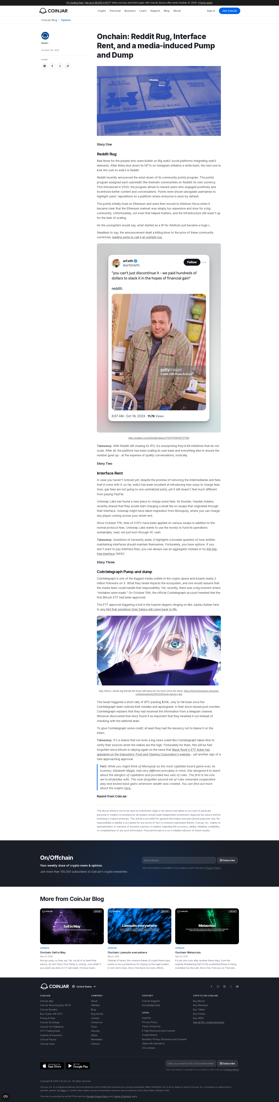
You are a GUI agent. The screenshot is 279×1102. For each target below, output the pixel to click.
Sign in (211, 10)
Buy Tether (199, 1009)
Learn (143, 10)
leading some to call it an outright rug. (137, 237)
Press (94, 1026)
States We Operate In (153, 1043)
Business (130, 10)
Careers (95, 1018)
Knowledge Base (151, 1005)
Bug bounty (97, 1013)
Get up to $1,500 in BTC (97, 2)
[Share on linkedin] (44, 66)
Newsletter (97, 1039)
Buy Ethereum (200, 1005)
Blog (166, 10)
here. (127, 788)
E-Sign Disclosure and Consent (158, 1030)
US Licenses (148, 1047)
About (177, 10)
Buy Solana (199, 1013)
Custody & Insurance (51, 1035)
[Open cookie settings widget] (5, 1096)
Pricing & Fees (47, 1018)
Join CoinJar (229, 10)
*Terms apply (205, 2)
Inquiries (146, 1017)
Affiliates (95, 1005)
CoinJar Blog (49, 20)
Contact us (96, 1022)
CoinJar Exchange (50, 1022)
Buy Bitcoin (199, 1001)
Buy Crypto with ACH (51, 1013)
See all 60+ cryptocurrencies (208, 1022)
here (63, 1090)
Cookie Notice (149, 1035)
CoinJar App (46, 1001)
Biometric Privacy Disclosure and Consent (164, 1039)
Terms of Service (151, 1026)
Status (94, 1035)
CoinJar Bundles (48, 1009)
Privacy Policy (213, 867)
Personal (115, 10)
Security (95, 1030)
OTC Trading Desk (50, 1030)
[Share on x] (60, 66)
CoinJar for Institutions (52, 1026)
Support (155, 10)
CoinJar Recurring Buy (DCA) (55, 1005)
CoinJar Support (151, 1001)
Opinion (66, 20)
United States (84, 986)
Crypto (102, 10)
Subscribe (229, 860)
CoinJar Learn (47, 1043)
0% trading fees (75, 2)
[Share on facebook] (52, 66)
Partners (95, 1043)
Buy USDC (198, 1018)
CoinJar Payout (48, 1039)
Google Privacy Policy (97, 1096)
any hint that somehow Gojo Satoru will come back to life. (138, 609)
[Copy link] (68, 66)
